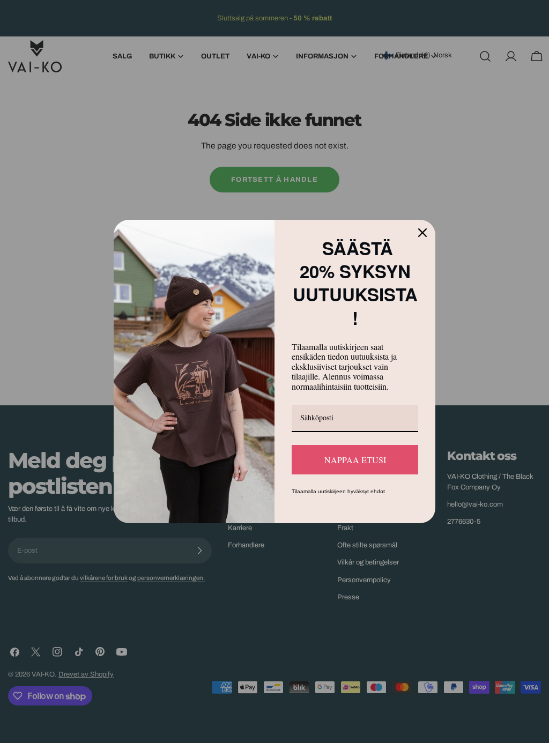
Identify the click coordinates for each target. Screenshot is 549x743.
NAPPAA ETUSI (355, 446)
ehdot (377, 478)
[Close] (422, 245)
